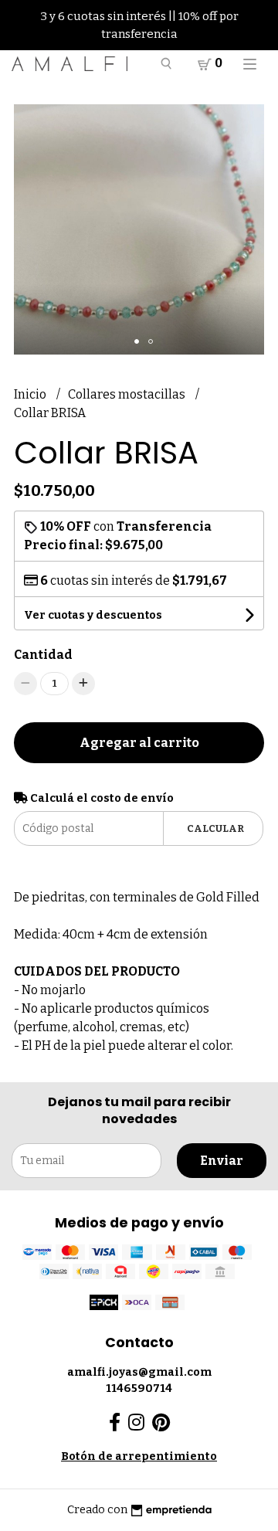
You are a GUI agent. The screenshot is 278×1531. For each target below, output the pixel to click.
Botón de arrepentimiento (139, 1456)
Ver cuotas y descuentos (93, 615)
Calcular (215, 828)
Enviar (221, 1160)
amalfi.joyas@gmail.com (139, 1372)
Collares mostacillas (128, 394)
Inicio (31, 394)
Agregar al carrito (139, 742)
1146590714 (139, 1388)
